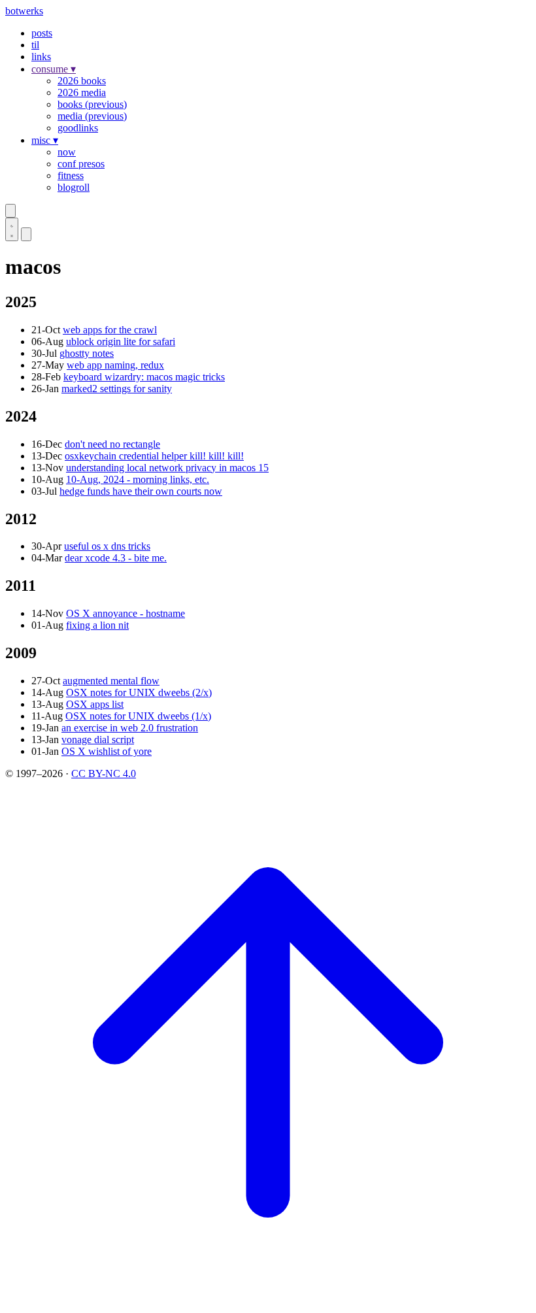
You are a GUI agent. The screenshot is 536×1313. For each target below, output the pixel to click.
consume (53, 69)
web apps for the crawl (110, 329)
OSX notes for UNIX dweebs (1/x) (138, 716)
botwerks (24, 10)
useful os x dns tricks (107, 546)
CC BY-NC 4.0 (103, 773)
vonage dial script (97, 739)
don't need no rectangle (112, 444)
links (41, 56)
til (35, 44)
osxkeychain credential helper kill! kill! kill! (154, 455)
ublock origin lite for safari (120, 341)
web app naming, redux (115, 365)
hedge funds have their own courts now (140, 491)
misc (44, 140)
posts (41, 33)
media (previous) (92, 116)
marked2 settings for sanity (116, 388)
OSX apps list (95, 704)
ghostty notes (86, 353)
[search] (10, 211)
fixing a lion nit (97, 625)
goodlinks (78, 127)
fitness (71, 175)
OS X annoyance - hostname (125, 613)
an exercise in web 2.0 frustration (129, 727)
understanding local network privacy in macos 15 (167, 467)
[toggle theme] (11, 229)
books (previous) (92, 104)
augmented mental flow (111, 680)
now (67, 152)
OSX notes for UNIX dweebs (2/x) (139, 692)
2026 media (82, 92)
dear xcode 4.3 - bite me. (116, 557)
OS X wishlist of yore (106, 751)
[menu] (26, 234)
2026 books (82, 80)
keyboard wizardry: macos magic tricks (144, 376)
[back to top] (268, 1301)
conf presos (81, 163)
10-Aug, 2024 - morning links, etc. (137, 479)
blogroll (74, 187)
